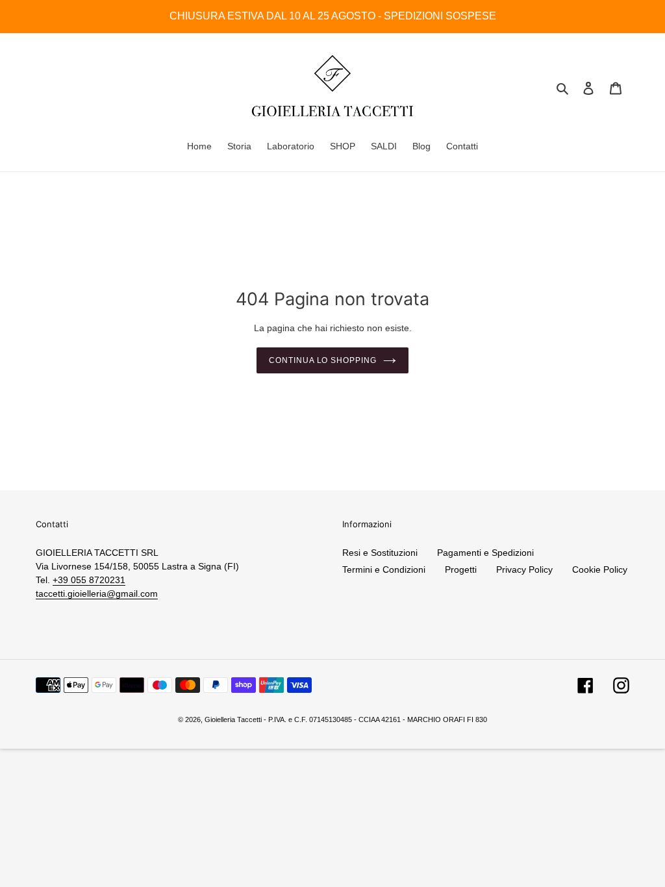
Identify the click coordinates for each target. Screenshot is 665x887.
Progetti (461, 569)
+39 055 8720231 (89, 580)
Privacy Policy (524, 569)
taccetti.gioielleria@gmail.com (97, 593)
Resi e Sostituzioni (380, 552)
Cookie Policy (599, 569)
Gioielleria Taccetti (233, 719)
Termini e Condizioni (383, 569)
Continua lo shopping (323, 360)
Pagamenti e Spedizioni (485, 552)
